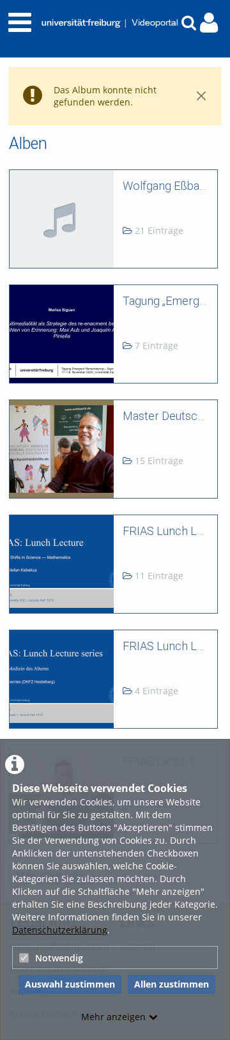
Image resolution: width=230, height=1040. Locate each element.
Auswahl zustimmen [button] (70, 984)
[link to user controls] (209, 22)
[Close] (201, 96)
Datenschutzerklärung (59, 930)
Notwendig (59, 958)
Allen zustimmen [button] (171, 984)
